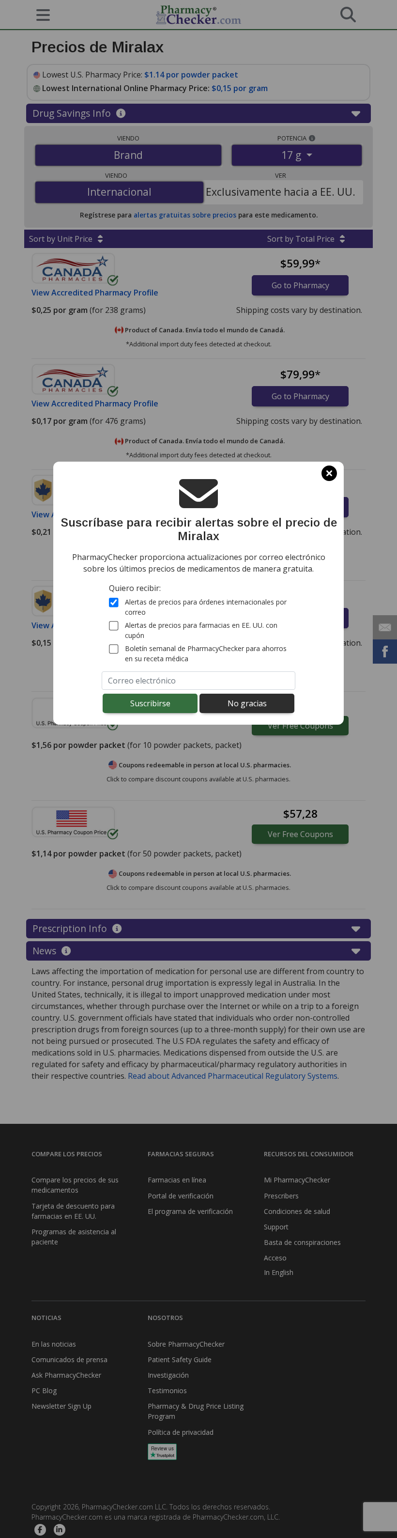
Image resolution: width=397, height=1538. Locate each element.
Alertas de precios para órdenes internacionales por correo (206, 607)
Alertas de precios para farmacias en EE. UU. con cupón (201, 630)
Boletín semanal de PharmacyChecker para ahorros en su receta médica (206, 653)
